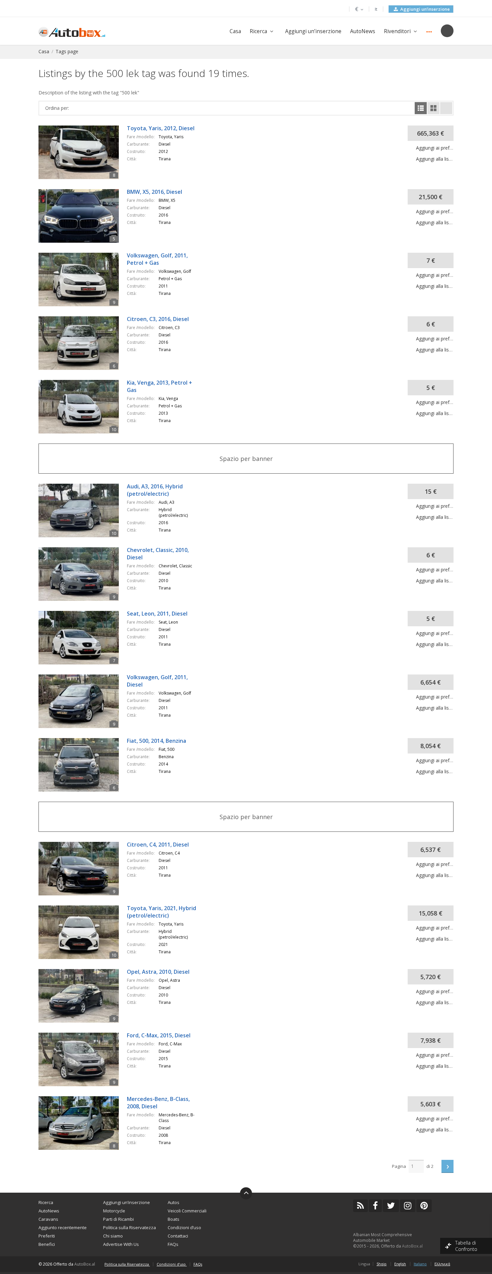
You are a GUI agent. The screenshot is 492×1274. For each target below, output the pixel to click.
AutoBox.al (412, 1246)
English (400, 1264)
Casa (235, 31)
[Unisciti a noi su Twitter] (391, 1205)
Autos (173, 1202)
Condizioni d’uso (184, 1227)
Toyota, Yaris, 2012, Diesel (160, 128)
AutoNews (362, 31)
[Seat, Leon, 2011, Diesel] (82, 614)
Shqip (382, 1264)
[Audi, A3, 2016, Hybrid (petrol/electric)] (82, 487)
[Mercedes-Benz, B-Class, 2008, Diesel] (82, 1099)
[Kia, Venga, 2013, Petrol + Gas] (82, 383)
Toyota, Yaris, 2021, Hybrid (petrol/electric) (161, 911)
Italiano (420, 1264)
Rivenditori (397, 31)
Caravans (48, 1219)
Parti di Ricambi (118, 1219)
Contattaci (178, 1236)
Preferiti (46, 1236)
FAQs (173, 1244)
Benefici (46, 1244)
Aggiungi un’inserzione (424, 9)
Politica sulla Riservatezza (129, 1227)
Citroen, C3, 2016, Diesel (158, 319)
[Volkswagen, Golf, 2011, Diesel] (82, 677)
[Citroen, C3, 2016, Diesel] (82, 319)
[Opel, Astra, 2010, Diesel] (82, 972)
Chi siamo (113, 1236)
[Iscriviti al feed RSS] (360, 1205)
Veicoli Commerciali (187, 1211)
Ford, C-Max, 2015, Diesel (158, 1035)
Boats (173, 1219)
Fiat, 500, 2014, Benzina (156, 740)
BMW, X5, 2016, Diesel (154, 191)
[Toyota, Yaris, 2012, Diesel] (82, 129)
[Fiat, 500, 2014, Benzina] (82, 741)
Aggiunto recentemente (62, 1227)
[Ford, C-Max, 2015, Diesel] (82, 1036)
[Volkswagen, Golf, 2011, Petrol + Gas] (82, 256)
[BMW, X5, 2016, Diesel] (82, 192)
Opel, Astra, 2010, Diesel (158, 971)
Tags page (67, 51)
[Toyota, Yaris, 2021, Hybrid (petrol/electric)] (82, 908)
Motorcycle (114, 1211)
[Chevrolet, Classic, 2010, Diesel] (82, 550)
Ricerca (258, 31)
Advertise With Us (121, 1244)
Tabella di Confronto (467, 1246)
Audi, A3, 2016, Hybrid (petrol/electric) (155, 490)
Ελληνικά (442, 1264)
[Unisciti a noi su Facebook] (375, 1205)
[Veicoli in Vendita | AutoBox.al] (71, 31)
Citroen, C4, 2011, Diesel (158, 844)
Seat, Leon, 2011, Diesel (157, 613)
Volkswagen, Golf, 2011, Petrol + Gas (157, 259)
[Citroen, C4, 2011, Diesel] (82, 845)
